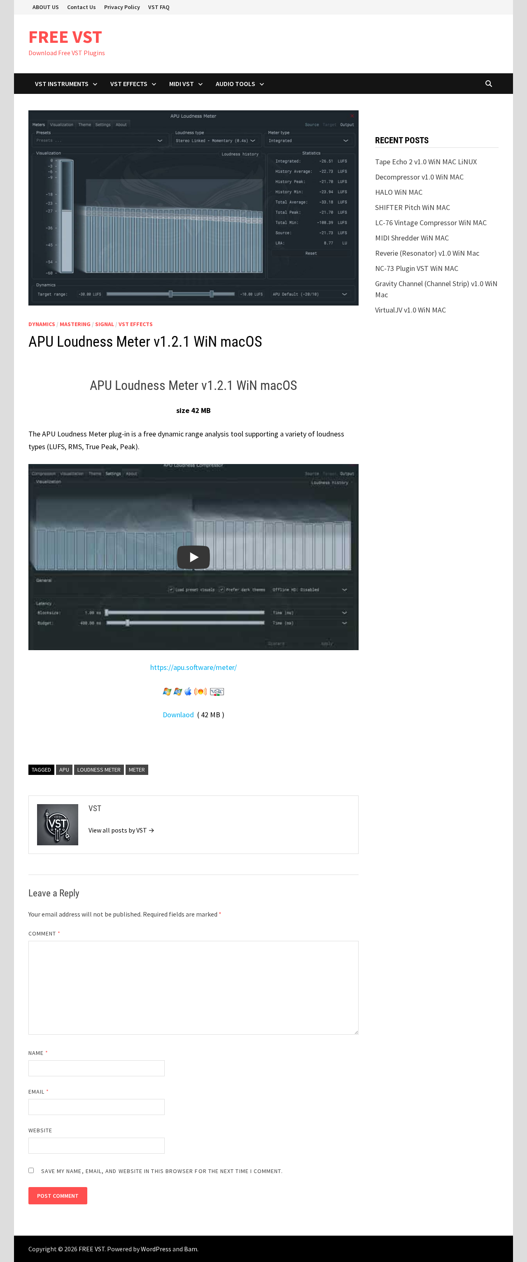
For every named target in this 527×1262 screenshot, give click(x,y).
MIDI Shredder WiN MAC (412, 238)
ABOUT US (46, 7)
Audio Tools (235, 83)
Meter (137, 769)
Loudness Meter (99, 769)
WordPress (156, 1249)
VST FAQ (159, 7)
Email (38, 1091)
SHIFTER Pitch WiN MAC (412, 207)
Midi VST (181, 83)
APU (64, 769)
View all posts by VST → (121, 830)
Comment (44, 933)
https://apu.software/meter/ (193, 667)
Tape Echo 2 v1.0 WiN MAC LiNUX (426, 161)
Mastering (75, 324)
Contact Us (81, 7)
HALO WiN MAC (398, 192)
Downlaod (179, 714)
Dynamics (41, 324)
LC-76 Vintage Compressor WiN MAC (431, 222)
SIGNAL (104, 324)
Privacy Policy (122, 7)
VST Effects (128, 83)
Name (38, 1053)
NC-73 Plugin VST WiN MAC (416, 268)
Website (40, 1130)
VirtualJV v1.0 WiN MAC (410, 310)
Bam (190, 1249)
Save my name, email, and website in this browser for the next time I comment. (162, 1171)
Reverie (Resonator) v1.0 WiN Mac (427, 253)
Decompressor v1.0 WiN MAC (419, 177)
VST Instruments (62, 83)
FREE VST (65, 36)
